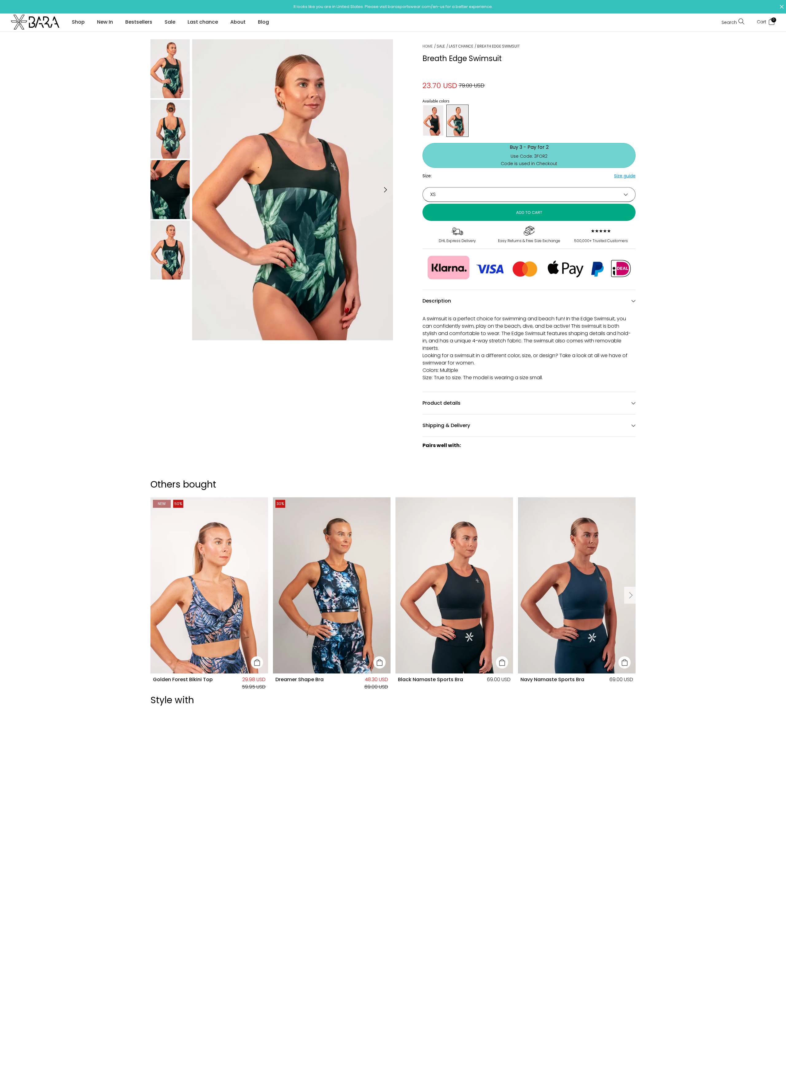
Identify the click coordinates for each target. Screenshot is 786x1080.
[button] (393, 7)
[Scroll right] (630, 595)
